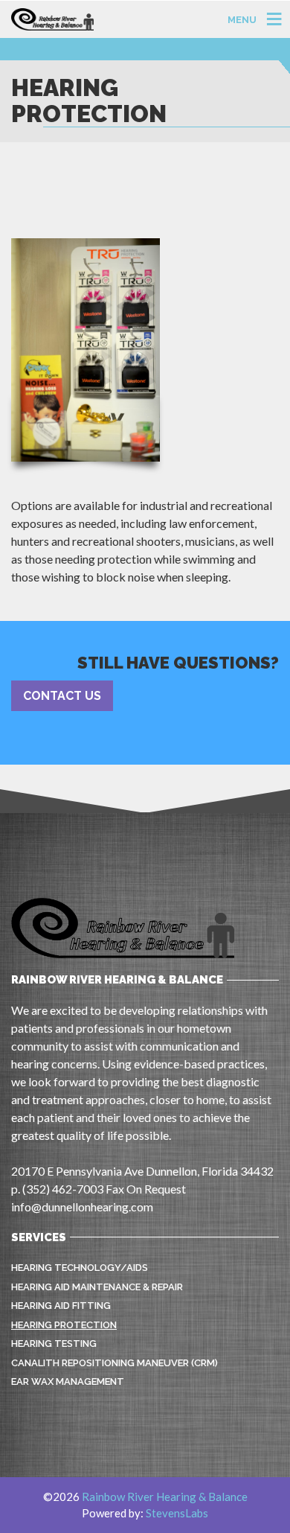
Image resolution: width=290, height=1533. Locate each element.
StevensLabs (177, 1513)
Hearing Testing (54, 1343)
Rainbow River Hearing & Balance (165, 1496)
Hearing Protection (64, 1324)
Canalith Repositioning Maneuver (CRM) (114, 1362)
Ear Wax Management (67, 1381)
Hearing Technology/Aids (79, 1267)
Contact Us (62, 696)
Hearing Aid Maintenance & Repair (97, 1287)
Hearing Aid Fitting (61, 1305)
